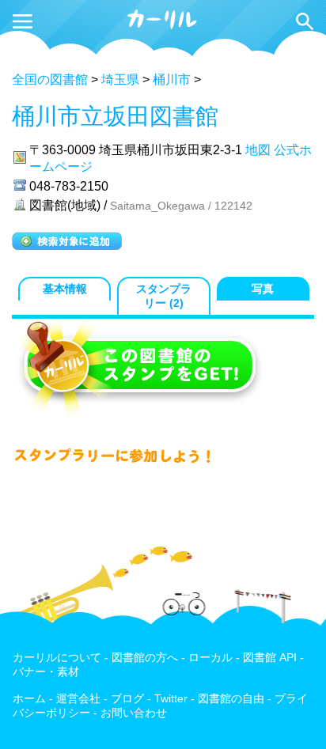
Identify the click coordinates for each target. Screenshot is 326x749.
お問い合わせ (133, 713)
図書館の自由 (231, 699)
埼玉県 (120, 79)
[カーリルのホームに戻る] (163, 26)
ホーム (29, 699)
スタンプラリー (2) (163, 296)
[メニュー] (22, 21)
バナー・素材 (46, 672)
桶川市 (172, 79)
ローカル (210, 658)
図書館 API (270, 658)
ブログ (127, 699)
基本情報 (65, 289)
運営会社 (78, 699)
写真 (263, 289)
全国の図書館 (50, 79)
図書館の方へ (145, 658)
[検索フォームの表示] (305, 21)
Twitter (171, 699)
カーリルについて (57, 658)
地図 (258, 150)
